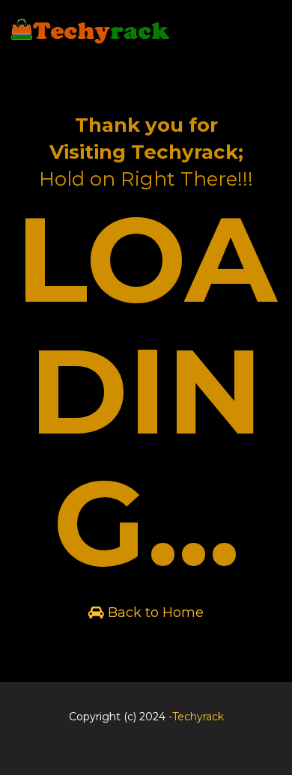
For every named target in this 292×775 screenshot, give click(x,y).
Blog (143, 755)
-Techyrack (196, 716)
